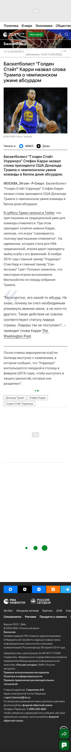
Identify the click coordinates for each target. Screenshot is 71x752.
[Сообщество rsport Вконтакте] (39, 589)
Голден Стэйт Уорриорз (19, 403)
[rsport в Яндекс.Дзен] (25, 589)
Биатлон (47, 610)
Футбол (8, 610)
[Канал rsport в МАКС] (10, 589)
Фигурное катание (27, 610)
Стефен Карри (37, 397)
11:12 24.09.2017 (14, 51)
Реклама (30, 616)
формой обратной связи (37, 705)
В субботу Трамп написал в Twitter (29, 213)
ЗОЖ (59, 610)
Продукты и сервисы (53, 616)
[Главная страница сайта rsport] (22, 34)
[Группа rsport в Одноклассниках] (53, 589)
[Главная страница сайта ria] (4, 34)
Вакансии (9, 632)
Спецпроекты (12, 616)
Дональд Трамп (15, 397)
